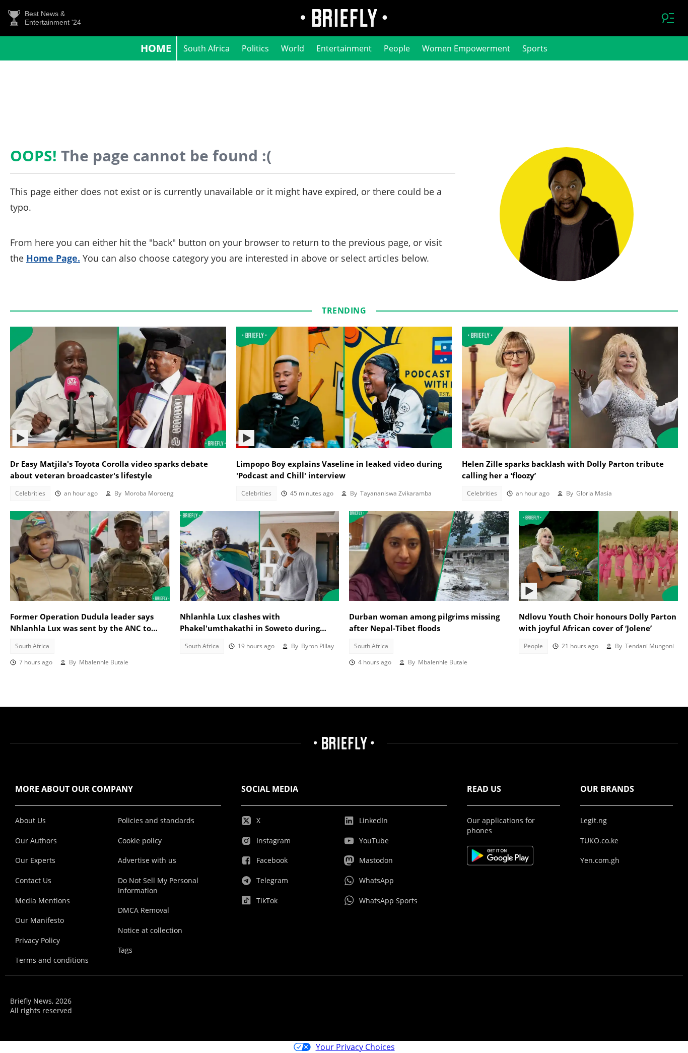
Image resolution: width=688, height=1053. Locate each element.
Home (156, 48)
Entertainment (344, 48)
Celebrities (30, 493)
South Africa (206, 48)
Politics (255, 48)
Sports (534, 48)
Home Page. (53, 258)
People (397, 48)
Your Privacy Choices (355, 1046)
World (292, 48)
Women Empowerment (466, 48)
